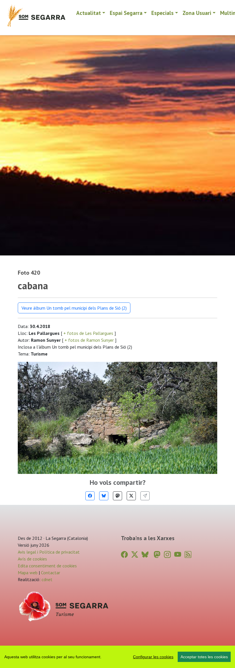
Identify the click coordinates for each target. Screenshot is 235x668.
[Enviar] (145, 495)
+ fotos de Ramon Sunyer (89, 340)
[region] (117, 657)
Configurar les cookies (153, 657)
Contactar (50, 572)
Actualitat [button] (88, 12)
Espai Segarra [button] (126, 12)
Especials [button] (162, 12)
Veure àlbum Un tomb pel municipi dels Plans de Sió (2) (74, 308)
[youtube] (177, 554)
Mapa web (28, 572)
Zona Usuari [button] (197, 12)
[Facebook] (90, 495)
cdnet (46, 579)
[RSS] (188, 554)
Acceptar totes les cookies (204, 657)
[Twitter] (131, 495)
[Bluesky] (103, 495)
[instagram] (167, 554)
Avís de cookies (32, 559)
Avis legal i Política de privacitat (49, 552)
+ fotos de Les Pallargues (88, 333)
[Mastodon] (117, 495)
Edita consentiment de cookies (47, 566)
